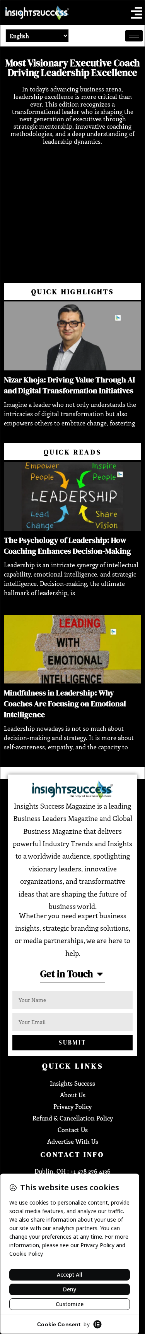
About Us (72, 1095)
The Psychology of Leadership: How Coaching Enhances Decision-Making (67, 545)
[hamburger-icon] (134, 35)
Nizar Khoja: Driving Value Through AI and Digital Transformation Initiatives (69, 385)
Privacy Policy (72, 1106)
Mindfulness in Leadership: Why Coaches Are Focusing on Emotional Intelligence (65, 703)
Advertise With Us (72, 1141)
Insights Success (72, 1083)
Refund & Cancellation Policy (72, 1118)
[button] (136, 12)
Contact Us (73, 1130)
